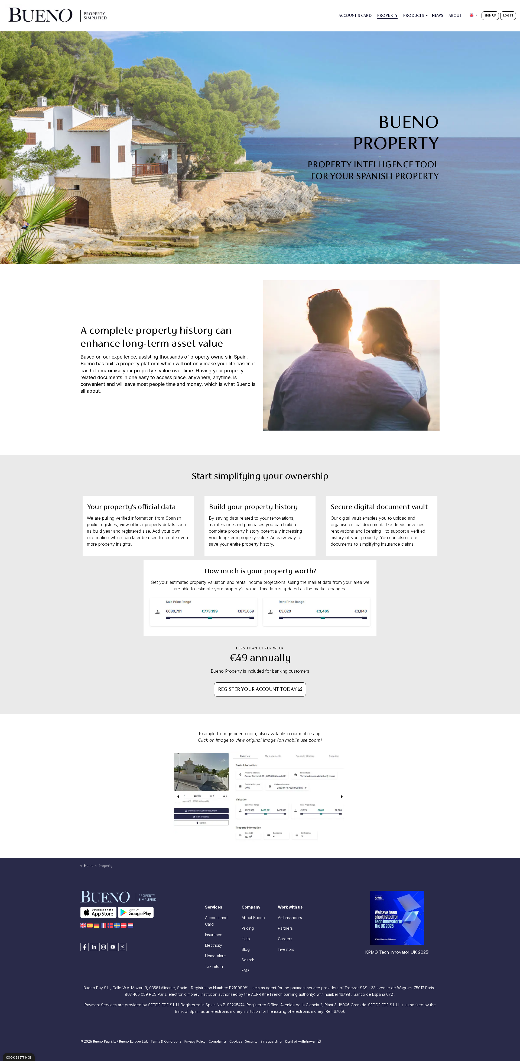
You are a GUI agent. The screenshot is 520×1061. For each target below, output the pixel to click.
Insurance (213, 934)
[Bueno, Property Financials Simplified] (57, 15)
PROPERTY (387, 16)
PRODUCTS (413, 16)
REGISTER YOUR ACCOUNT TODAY (257, 689)
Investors (286, 949)
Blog (246, 949)
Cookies (235, 1042)
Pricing (248, 928)
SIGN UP (490, 15)
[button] (260, 796)
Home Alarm (215, 955)
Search (248, 960)
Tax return (214, 966)
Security (251, 1042)
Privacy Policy (195, 1042)
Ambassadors (290, 917)
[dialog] (19, 1057)
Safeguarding (271, 1042)
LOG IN (508, 15)
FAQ (245, 970)
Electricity (213, 945)
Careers (285, 938)
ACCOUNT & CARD (355, 16)
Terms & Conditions (166, 1042)
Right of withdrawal (300, 1042)
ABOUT (454, 16)
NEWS (437, 16)
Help (246, 938)
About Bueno (253, 917)
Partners (285, 928)
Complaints (217, 1042)
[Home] (83, 925)
